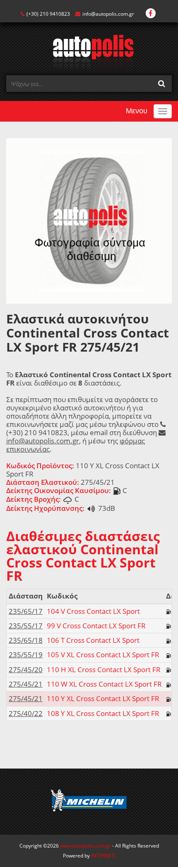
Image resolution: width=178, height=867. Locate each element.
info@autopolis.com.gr (108, 13)
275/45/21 (26, 684)
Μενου (136, 111)
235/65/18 (26, 640)
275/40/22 (26, 713)
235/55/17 (26, 625)
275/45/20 (26, 669)
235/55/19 (26, 654)
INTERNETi (103, 855)
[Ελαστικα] (89, 52)
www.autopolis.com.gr (85, 845)
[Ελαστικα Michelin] (89, 801)
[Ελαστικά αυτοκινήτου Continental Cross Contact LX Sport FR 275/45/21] (89, 220)
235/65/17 (26, 611)
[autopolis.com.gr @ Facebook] (151, 13)
